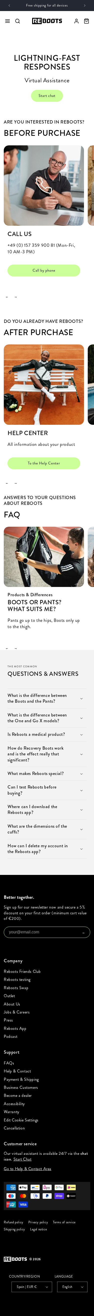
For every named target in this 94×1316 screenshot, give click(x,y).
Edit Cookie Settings (21, 1120)
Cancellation (14, 1128)
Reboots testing (17, 979)
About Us (12, 1004)
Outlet (9, 996)
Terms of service (64, 1222)
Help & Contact (17, 1071)
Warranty (11, 1112)
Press (8, 1020)
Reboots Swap (16, 988)
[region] (47, 214)
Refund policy (13, 1222)
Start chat (47, 95)
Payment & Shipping (21, 1079)
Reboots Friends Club (22, 971)
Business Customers (21, 1087)
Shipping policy (14, 1229)
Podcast (10, 1036)
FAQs (9, 1063)
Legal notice (38, 1229)
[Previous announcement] (9, 5)
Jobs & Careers (17, 1012)
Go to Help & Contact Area (27, 1169)
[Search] (17, 21)
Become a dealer (18, 1095)
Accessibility (14, 1104)
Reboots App (15, 1028)
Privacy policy (38, 1222)
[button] (47, 698)
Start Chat (23, 1159)
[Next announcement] (84, 5)
